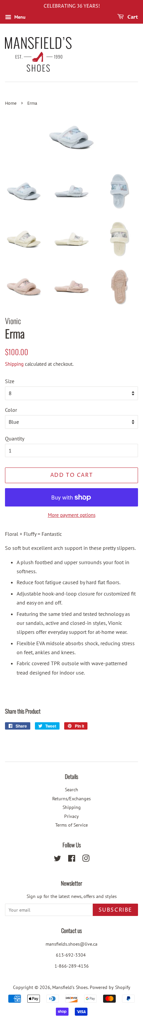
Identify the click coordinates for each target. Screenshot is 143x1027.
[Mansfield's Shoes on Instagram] (85, 860)
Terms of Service (71, 825)
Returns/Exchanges (71, 799)
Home (11, 103)
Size (9, 381)
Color (11, 409)
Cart (132, 17)
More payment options (71, 515)
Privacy (71, 816)
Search (71, 790)
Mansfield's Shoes (70, 987)
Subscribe (115, 910)
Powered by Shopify (110, 987)
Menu (19, 17)
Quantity (14, 438)
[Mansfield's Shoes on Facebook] (71, 860)
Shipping (14, 364)
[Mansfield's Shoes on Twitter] (57, 860)
